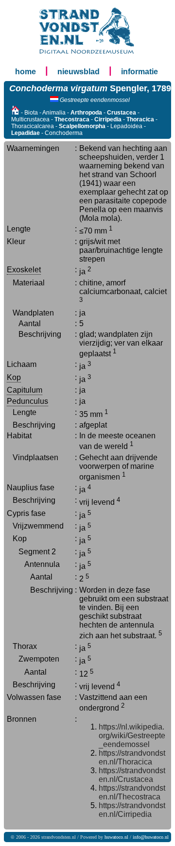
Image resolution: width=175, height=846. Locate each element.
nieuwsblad (78, 71)
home (25, 71)
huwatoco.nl (116, 837)
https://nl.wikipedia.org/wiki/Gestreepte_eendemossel (132, 735)
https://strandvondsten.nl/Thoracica (132, 757)
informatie (139, 71)
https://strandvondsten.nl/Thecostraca (132, 792)
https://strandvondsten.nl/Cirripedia (132, 809)
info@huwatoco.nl (151, 837)
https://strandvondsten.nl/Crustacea (132, 774)
